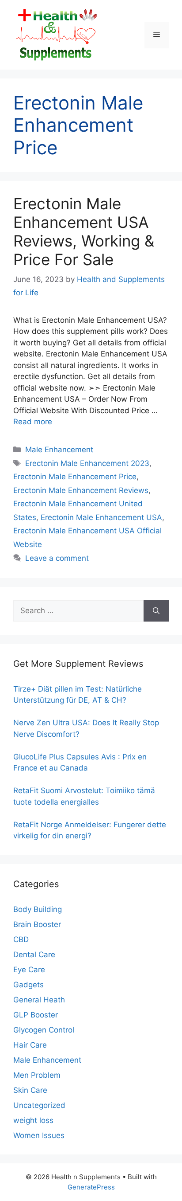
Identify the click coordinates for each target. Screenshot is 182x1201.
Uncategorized (39, 1105)
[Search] (156, 611)
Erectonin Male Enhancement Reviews (80, 490)
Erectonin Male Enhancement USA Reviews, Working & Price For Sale (83, 231)
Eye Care (29, 969)
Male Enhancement (59, 449)
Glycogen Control (43, 1029)
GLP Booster (35, 1014)
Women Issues (38, 1135)
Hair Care (30, 1045)
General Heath (39, 999)
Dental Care (34, 954)
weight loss (33, 1120)
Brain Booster (37, 924)
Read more (32, 421)
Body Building (37, 909)
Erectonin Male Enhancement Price (74, 476)
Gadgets (28, 984)
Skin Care (30, 1090)
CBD (21, 939)
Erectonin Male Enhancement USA (101, 517)
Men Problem (37, 1075)
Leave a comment (57, 558)
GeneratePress (91, 1187)
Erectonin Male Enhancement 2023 (87, 463)
